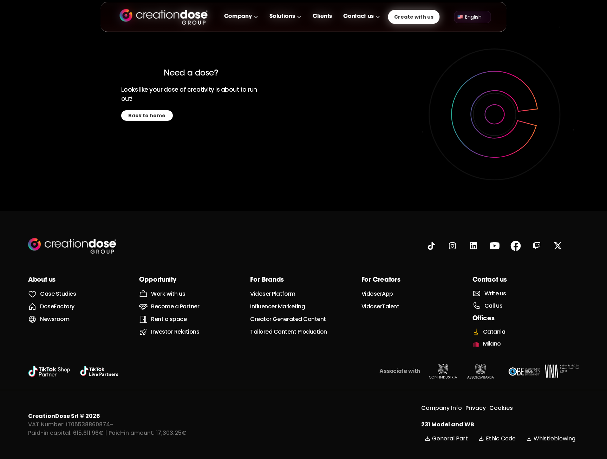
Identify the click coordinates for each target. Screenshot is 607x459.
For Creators (380, 280)
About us (42, 280)
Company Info (441, 408)
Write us (495, 293)
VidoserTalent (380, 306)
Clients (322, 16)
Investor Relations (175, 332)
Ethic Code (501, 438)
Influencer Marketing (277, 306)
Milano (492, 344)
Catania (494, 332)
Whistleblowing (554, 438)
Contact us (489, 280)
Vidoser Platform (272, 294)
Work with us (168, 294)
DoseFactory (57, 306)
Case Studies (58, 294)
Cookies (501, 408)
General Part (450, 438)
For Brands (266, 280)
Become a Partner (175, 306)
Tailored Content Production (288, 332)
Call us (493, 306)
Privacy (475, 408)
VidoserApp (377, 294)
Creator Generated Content (288, 319)
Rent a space (169, 319)
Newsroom (54, 319)
